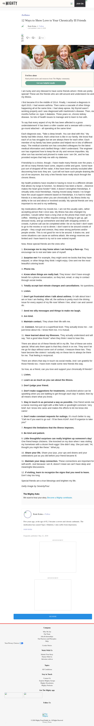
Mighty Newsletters (47, 683)
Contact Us (47, 678)
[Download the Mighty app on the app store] (14, 695)
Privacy (45, 722)
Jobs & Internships (47, 636)
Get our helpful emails (46, 83)
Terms (50, 722)
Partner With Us (47, 657)
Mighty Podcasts (47, 685)
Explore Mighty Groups (47, 681)
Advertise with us (47, 659)
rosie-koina (28, 529)
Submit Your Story (47, 654)
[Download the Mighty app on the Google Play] (33, 695)
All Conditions (47, 669)
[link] (9, 3)
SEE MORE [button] (52, 616)
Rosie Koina (32, 26)
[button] (41, 26)
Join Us (79, 3)
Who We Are (47, 632)
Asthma (25, 15)
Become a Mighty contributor (59, 498)
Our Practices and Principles (47, 639)
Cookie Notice (47, 645)
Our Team (47, 634)
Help (47, 641)
